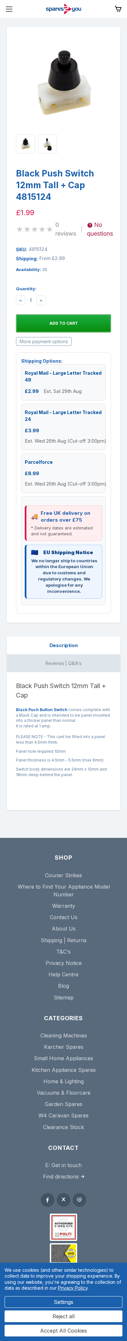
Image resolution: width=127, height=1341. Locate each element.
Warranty (63, 906)
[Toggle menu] (9, 9)
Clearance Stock (63, 1127)
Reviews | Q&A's (63, 663)
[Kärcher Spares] (63, 1253)
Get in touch (66, 1165)
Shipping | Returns (64, 940)
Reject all (63, 1316)
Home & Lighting (63, 1081)
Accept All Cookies (63, 1330)
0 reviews (65, 229)
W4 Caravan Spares (63, 1115)
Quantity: (26, 288)
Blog (63, 986)
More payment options (44, 341)
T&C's (63, 951)
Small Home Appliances (63, 1058)
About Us (64, 928)
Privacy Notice (64, 963)
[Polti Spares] (63, 1227)
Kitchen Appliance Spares (64, 1070)
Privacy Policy (73, 1288)
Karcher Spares (63, 1047)
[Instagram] (79, 1200)
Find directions (61, 1176)
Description (63, 645)
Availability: (31, 269)
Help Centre (63, 974)
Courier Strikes (63, 875)
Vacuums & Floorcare (64, 1092)
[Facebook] (47, 1200)
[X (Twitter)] (63, 1200)
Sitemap (64, 997)
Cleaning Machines (63, 1035)
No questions (100, 229)
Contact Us (64, 917)
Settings (63, 1302)
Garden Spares (63, 1104)
